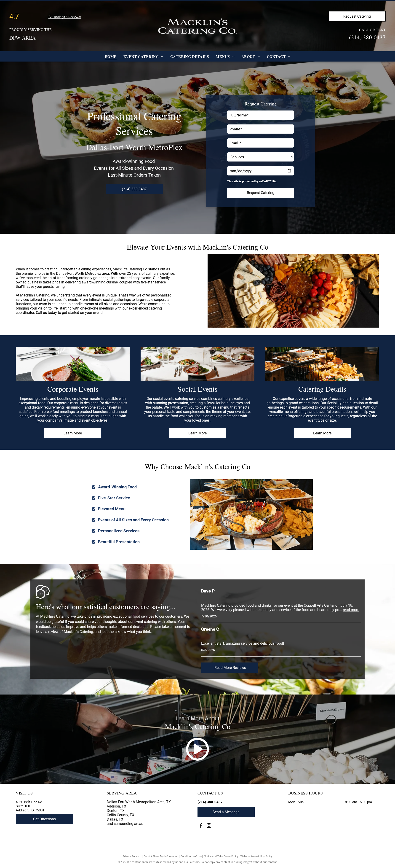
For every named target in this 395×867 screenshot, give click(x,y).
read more (351, 610)
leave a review (47, 632)
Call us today (46, 312)
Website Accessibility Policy (256, 856)
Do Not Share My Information (161, 856)
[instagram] (209, 826)
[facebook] (201, 826)
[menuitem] (110, 56)
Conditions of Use (191, 856)
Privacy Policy (131, 856)
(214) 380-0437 (367, 37)
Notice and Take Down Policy (221, 856)
